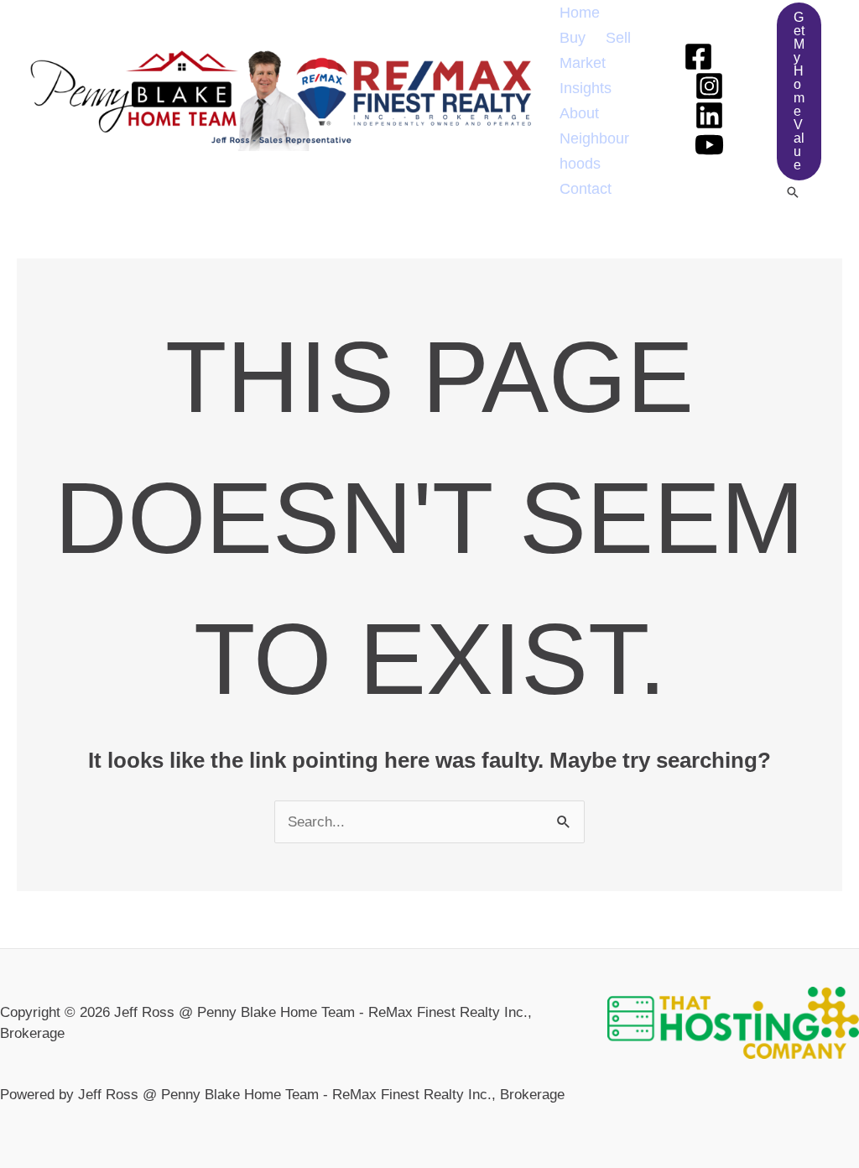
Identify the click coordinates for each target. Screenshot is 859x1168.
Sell (618, 37)
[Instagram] (709, 86)
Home (580, 12)
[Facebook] (698, 56)
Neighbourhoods (594, 151)
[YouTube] (709, 144)
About (579, 113)
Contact (586, 188)
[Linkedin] (709, 115)
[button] (799, 91)
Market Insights (586, 75)
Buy (573, 37)
